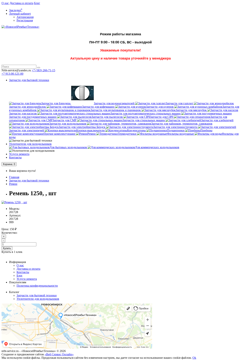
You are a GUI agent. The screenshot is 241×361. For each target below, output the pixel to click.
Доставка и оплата (21, 3)
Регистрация (25, 20)
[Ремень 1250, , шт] (14, 202)
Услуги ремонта (19, 154)
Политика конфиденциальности (37, 285)
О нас (5, 3)
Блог (37, 3)
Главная (14, 177)
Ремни (13, 183)
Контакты (15, 157)
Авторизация (25, 17)
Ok (194, 357)
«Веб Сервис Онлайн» (59, 354)
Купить (7, 248)
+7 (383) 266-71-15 (43, 70)
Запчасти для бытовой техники (29, 80)
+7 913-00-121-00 (12, 73)
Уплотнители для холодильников (30, 143)
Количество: (9, 232)
